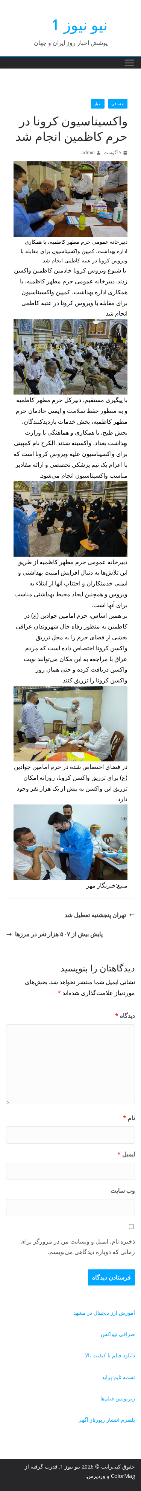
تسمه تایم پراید (118, 1377)
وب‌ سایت (123, 1190)
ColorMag (123, 1475)
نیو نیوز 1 (79, 24)
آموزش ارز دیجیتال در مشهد (104, 1312)
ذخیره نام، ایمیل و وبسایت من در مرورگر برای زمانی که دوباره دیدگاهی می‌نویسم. (77, 1246)
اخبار (98, 103)
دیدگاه (125, 1015)
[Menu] (129, 63)
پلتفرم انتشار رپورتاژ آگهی (106, 1419)
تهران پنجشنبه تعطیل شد (95, 915)
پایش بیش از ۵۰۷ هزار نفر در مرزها (59, 934)
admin (88, 152)
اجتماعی (117, 103)
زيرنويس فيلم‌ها (117, 1398)
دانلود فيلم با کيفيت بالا (110, 1355)
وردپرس (96, 1475)
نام (129, 1118)
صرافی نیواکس (118, 1334)
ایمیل (126, 1154)
